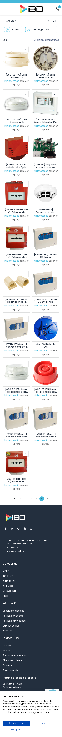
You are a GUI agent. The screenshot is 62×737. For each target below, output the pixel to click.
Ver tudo (53, 21)
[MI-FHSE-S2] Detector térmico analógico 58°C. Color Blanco (45, 210)
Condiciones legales (13, 610)
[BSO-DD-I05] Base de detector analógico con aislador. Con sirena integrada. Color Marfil (16, 76)
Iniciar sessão (11, 81)
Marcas (7, 645)
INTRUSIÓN (9, 581)
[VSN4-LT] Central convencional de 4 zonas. (16, 345)
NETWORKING (10, 591)
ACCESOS (8, 576)
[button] (25, 49)
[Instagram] (18, 528)
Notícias (7, 650)
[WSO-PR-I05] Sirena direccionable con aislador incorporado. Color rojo (45, 390)
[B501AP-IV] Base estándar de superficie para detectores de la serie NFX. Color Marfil (45, 76)
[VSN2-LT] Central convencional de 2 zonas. (45, 435)
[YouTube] (24, 528)
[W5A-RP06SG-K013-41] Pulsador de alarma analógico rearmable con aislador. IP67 (16, 210)
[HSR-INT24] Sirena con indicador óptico (16, 165)
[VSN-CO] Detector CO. (45, 345)
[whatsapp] (31, 528)
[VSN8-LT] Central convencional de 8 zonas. (16, 435)
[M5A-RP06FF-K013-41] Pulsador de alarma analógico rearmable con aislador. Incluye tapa (16, 480)
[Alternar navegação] (5, 9)
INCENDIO (8, 586)
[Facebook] (5, 528)
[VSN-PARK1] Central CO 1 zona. (45, 255)
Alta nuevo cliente (12, 660)
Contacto (8, 665)
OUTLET (7, 596)
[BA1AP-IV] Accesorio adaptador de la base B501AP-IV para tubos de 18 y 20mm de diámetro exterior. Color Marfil (16, 300)
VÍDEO (6, 571)
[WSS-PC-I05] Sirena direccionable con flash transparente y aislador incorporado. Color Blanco (16, 390)
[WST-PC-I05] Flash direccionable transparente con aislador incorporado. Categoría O (16, 120)
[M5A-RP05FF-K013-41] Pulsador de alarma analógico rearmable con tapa (16, 255)
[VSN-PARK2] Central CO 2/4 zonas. (45, 300)
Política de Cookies (13, 615)
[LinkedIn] (12, 528)
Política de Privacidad (14, 620)
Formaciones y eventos (15, 655)
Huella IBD (8, 630)
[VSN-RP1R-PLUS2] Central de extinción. (45, 120)
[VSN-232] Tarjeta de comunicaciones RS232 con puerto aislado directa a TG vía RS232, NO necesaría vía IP (45, 165)
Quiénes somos (11, 625)
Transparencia (10, 670)
